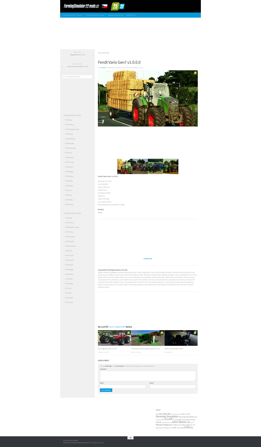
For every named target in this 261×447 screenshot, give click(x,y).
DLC (183, 414)
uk (179, 428)
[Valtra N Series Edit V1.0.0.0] (181, 338)
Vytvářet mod (130, 15)
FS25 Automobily (71, 148)
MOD (175, 425)
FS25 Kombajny (70, 139)
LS (193, 422)
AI (158, 414)
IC (160, 422)
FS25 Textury (69, 200)
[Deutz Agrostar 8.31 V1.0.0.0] (114, 338)
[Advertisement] (130, 33)
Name (102, 383)
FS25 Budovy (70, 176)
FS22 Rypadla (70, 241)
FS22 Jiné (68, 288)
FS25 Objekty (69, 172)
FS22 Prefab (69, 279)
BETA (161, 414)
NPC (192, 425)
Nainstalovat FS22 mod (115, 15)
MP (178, 425)
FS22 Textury (69, 298)
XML (191, 427)
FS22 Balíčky (69, 284)
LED (188, 422)
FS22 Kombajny (70, 237)
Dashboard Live (177, 414)
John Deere (179, 422)
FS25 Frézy (69, 153)
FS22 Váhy (69, 293)
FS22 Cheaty (69, 302)
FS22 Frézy (69, 251)
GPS (166, 419)
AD (156, 414)
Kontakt (75, 440)
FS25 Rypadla (70, 143)
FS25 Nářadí (69, 167)
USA (182, 428)
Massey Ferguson (164, 424)
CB (172, 414)
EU (185, 414)
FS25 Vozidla (69, 157)
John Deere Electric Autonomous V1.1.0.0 (145, 349)
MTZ (180, 425)
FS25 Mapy (69, 120)
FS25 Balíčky (69, 186)
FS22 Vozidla (69, 255)
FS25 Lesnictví (70, 162)
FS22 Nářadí (69, 265)
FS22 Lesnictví (70, 260)
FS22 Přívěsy (69, 232)
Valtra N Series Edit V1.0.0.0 (173, 349)
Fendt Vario (159, 419)
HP (171, 419)
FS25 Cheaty (69, 204)
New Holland (186, 425)
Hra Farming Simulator (188, 420)
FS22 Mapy (69, 218)
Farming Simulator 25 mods (72, 15)
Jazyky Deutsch (165, 422)
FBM (196, 417)
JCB (170, 422)
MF (173, 425)
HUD (157, 422)
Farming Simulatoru (187, 417)
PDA (157, 428)
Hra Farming (176, 420)
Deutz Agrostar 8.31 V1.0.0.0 (107, 349)
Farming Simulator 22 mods (95, 15)
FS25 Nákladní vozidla (72, 129)
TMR (177, 428)
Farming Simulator (167, 416)
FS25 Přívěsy (69, 134)
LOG (191, 422)
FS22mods (103, 68)
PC (194, 425)
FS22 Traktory (70, 223)
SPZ (174, 427)
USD (187, 427)
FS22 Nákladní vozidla (72, 227)
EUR (188, 414)
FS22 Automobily (71, 246)
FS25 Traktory (103, 53)
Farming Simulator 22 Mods (78, 443)
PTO (172, 428)
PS (169, 428)
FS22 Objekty (69, 269)
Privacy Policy (67, 440)
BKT (169, 414)
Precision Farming (163, 428)
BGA (165, 414)
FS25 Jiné (68, 190)
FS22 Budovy (70, 274)
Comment (103, 369)
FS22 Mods (66, 443)
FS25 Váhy (69, 195)
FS (163, 419)
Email (152, 383)
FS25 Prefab (69, 181)
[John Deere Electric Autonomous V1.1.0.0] (147, 338)
